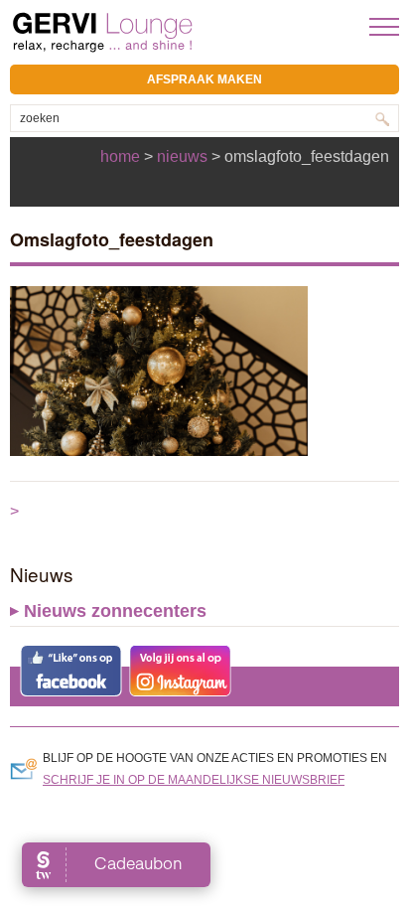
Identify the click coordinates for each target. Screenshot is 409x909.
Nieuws (182, 156)
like (71, 670)
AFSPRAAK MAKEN (204, 79)
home (120, 156)
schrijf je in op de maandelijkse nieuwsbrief (193, 780)
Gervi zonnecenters (152, 32)
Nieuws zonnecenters (115, 611)
